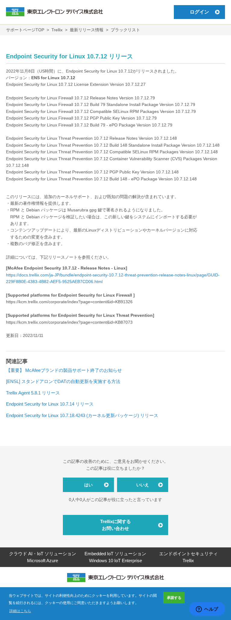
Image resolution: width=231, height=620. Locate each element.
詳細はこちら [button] (20, 611)
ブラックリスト (125, 29)
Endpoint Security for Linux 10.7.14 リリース (50, 404)
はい (88, 484)
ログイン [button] (199, 11)
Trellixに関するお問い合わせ (115, 525)
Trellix (57, 29)
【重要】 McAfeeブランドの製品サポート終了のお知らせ (64, 370)
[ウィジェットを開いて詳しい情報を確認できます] (207, 609)
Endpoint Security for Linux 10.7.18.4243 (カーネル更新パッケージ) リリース (82, 415)
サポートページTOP (25, 29)
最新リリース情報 (86, 29)
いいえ (142, 484)
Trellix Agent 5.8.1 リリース (33, 392)
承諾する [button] (174, 598)
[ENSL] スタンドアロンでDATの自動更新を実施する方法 (63, 381)
